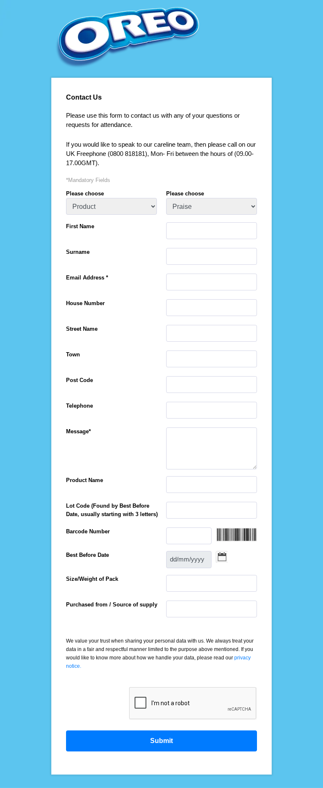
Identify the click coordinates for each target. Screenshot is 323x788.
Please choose (85, 193)
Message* (78, 431)
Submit (161, 740)
